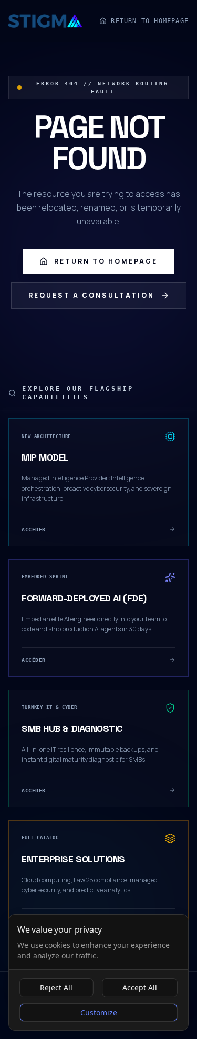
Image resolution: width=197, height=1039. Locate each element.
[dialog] (98, 972)
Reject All (56, 987)
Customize (98, 1013)
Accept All (139, 987)
